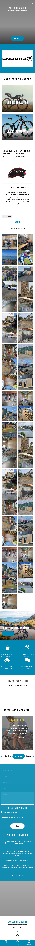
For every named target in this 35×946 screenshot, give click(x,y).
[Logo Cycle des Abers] (17, 9)
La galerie (8, 634)
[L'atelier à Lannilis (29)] (25, 242)
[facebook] (29, 2)
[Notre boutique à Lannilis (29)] (25, 273)
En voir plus (18, 756)
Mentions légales (17, 927)
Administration (17, 931)
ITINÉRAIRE (17, 944)
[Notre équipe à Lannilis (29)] (9, 242)
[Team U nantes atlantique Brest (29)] (9, 289)
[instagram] (32, 2)
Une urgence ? (17, 875)
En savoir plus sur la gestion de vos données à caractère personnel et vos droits (16, 816)
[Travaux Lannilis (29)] (25, 289)
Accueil (4, 216)
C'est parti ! (17, 826)
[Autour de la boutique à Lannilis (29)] (9, 257)
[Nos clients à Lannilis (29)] (25, 257)
